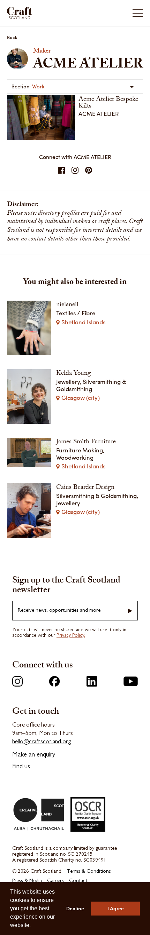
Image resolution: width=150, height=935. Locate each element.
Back (12, 37)
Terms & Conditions (89, 871)
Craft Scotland (40, 13)
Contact (78, 881)
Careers (55, 881)
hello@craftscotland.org (41, 742)
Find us (21, 767)
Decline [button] (75, 908)
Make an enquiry (33, 755)
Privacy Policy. (71, 635)
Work (38, 86)
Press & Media (27, 881)
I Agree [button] (115, 908)
